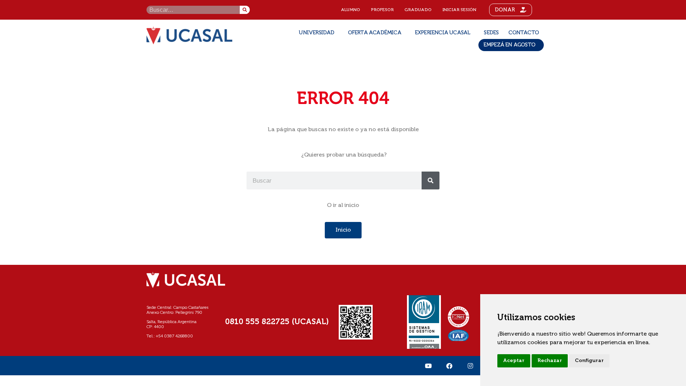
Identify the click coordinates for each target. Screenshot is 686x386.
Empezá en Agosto (509, 45)
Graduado (418, 10)
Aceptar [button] (514, 360)
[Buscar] (245, 10)
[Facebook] (449, 366)
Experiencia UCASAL (443, 32)
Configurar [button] (589, 360)
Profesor (382, 10)
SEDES (491, 32)
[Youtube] (428, 366)
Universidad (316, 32)
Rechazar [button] (549, 360)
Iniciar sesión (459, 10)
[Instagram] (470, 366)
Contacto (523, 32)
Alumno (350, 10)
